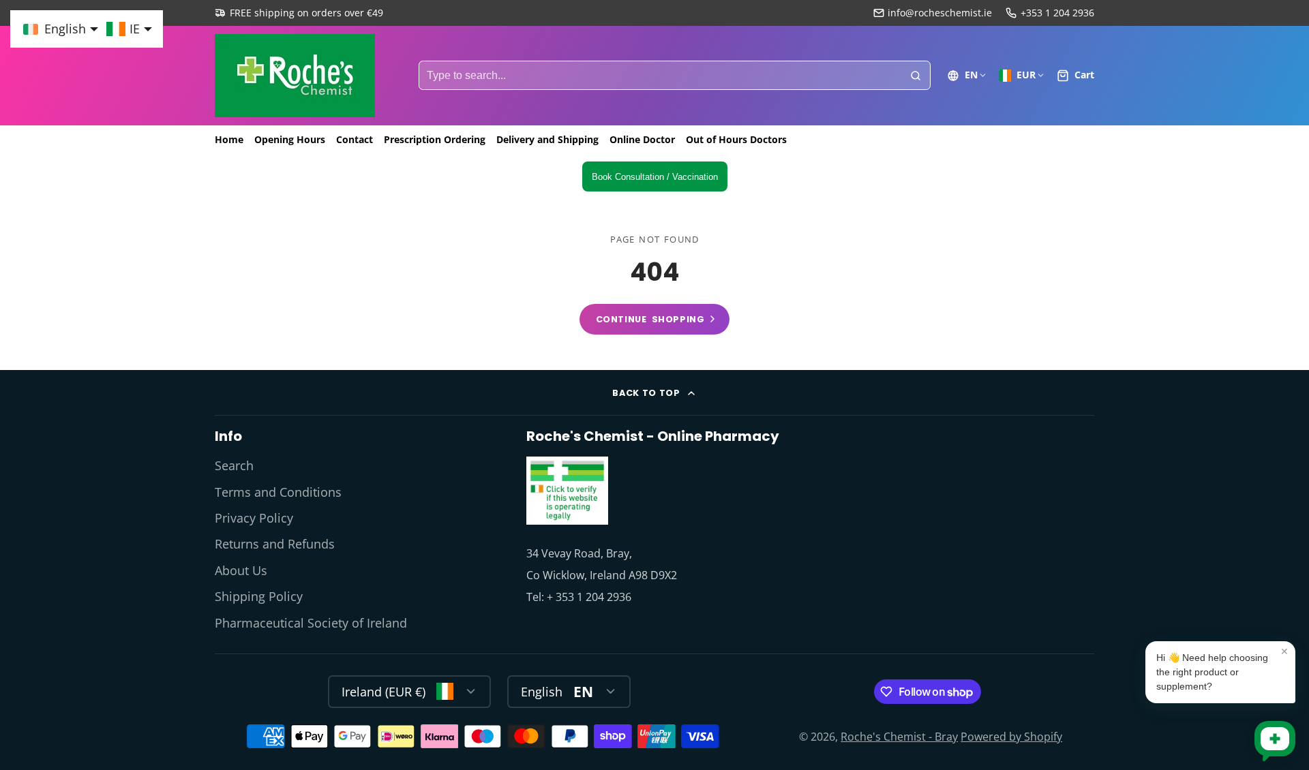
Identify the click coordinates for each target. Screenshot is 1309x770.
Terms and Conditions (278, 492)
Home (229, 139)
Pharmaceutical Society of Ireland (311, 623)
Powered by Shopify (1011, 736)
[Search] (915, 75)
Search (234, 465)
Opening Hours (289, 139)
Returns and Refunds (275, 544)
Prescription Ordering (434, 139)
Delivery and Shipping (547, 139)
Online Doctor (642, 139)
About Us (241, 570)
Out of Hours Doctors (736, 139)
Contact (354, 139)
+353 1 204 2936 (1057, 12)
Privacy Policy (254, 518)
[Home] (295, 75)
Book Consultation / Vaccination (655, 177)
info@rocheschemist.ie (940, 12)
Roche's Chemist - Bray (899, 736)
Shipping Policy (259, 596)
